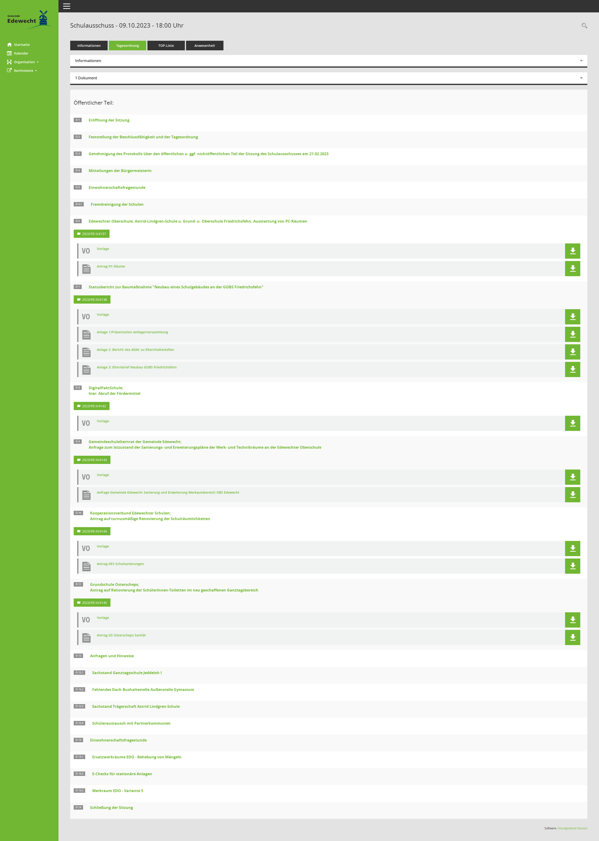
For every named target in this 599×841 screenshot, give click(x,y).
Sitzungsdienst (572, 828)
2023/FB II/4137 (94, 233)
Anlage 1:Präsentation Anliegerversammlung (132, 332)
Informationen (89, 45)
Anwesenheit (204, 45)
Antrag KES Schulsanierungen (120, 564)
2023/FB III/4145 (94, 602)
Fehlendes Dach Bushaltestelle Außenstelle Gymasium (143, 689)
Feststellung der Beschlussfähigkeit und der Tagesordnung (143, 137)
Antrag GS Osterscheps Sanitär (121, 635)
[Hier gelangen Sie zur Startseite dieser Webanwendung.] (29, 19)
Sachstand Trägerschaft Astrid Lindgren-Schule (136, 706)
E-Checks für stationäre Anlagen (122, 773)
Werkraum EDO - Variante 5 (117, 790)
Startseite (22, 44)
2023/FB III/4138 (94, 299)
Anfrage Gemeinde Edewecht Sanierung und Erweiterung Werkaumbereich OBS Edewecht (168, 493)
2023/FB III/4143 (94, 460)
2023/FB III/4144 (94, 531)
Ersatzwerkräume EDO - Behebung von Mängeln (137, 757)
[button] (29, 62)
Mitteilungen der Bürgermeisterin (120, 170)
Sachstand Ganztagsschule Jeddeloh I (127, 672)
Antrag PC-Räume (111, 266)
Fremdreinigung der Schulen (117, 204)
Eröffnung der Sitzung (109, 120)
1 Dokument (86, 78)
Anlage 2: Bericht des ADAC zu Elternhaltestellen (135, 350)
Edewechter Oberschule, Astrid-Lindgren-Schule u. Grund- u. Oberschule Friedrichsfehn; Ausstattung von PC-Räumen (198, 221)
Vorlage (103, 249)
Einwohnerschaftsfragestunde (117, 187)
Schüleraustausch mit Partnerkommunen (131, 723)
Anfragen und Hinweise (112, 655)
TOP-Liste (166, 45)
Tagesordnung (127, 45)
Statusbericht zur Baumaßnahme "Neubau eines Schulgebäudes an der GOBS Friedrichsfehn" (176, 287)
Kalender (21, 53)
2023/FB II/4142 (94, 406)
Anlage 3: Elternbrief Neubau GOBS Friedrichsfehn (137, 367)
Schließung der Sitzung (111, 807)
